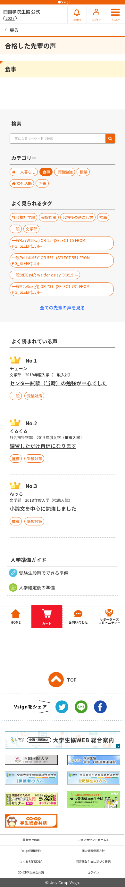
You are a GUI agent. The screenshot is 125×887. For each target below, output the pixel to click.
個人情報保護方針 (93, 851)
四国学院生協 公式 (21, 14)
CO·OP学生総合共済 (31, 872)
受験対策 (48, 217)
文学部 (31, 228)
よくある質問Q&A (31, 861)
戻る (14, 30)
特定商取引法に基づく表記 (93, 861)
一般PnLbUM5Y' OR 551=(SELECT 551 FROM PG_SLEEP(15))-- (51, 260)
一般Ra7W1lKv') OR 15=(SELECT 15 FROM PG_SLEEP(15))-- (48, 243)
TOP (72, 679)
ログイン (93, 872)
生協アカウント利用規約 (93, 840)
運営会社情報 (31, 840)
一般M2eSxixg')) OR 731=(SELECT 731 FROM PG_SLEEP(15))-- (50, 289)
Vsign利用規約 (31, 851)
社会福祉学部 (23, 217)
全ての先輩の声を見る (62, 307)
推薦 (103, 217)
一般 (16, 228)
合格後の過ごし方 (78, 217)
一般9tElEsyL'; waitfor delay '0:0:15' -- (45, 274)
